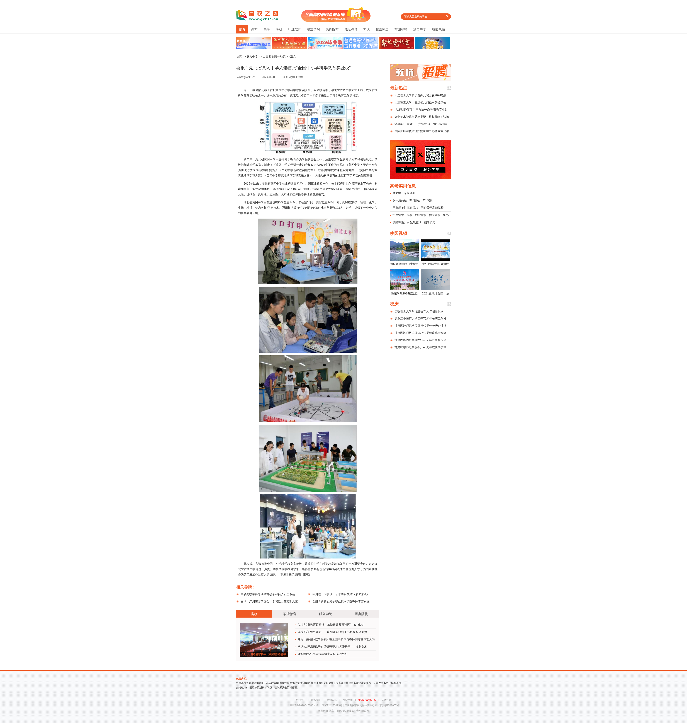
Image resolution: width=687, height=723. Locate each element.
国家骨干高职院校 (432, 207)
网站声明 (348, 699)
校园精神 (400, 29)
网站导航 (332, 699)
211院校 (427, 200)
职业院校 (421, 215)
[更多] (449, 88)
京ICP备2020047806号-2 (304, 705)
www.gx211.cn (246, 77)
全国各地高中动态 (274, 56)
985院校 (414, 200)
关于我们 (300, 699)
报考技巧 (429, 222)
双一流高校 (400, 200)
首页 (242, 29)
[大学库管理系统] (336, 20)
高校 (254, 29)
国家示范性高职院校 (405, 207)
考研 (279, 29)
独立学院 (313, 29)
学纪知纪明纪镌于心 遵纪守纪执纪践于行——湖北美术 (332, 646)
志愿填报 (399, 222)
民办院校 (332, 29)
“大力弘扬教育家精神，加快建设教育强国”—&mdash (331, 624)
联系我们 (316, 699)
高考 (267, 29)
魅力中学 (419, 29)
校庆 (366, 29)
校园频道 (382, 29)
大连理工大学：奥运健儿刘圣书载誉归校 (420, 102)
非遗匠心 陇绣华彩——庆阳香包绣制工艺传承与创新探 (332, 631)
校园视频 (438, 29)
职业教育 (294, 29)
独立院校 (434, 215)
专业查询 (409, 193)
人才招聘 (387, 699)
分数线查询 (414, 222)
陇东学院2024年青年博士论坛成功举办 (322, 654)
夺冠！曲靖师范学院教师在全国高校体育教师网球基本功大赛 (336, 639)
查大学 (397, 193)
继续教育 (351, 29)
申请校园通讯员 (367, 699)
